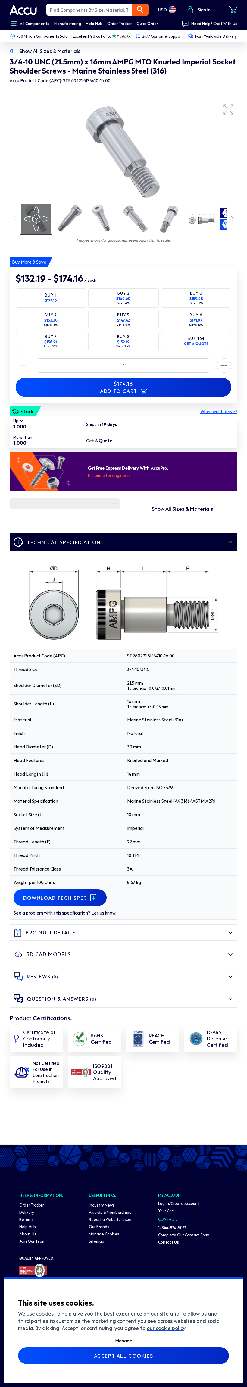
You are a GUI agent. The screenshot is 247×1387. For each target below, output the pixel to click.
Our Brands (99, 1226)
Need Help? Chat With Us (214, 23)
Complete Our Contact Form (183, 1234)
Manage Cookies (104, 1234)
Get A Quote (99, 440)
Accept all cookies (123, 1356)
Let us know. (103, 912)
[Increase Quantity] (23, 365)
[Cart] (233, 9)
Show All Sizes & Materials (49, 51)
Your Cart (166, 1210)
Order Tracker (31, 1205)
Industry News (102, 1205)
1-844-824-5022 (172, 1227)
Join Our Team (32, 1241)
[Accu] (23, 9)
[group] (123, 151)
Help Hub (27, 1226)
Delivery (26, 1212)
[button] (228, 109)
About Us (27, 1234)
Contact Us (168, 1242)
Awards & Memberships (110, 1212)
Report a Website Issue (110, 1219)
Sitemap (96, 1241)
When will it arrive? (218, 411)
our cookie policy (166, 1328)
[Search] (140, 10)
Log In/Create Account (178, 1203)
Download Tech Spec (55, 898)
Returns (26, 1219)
